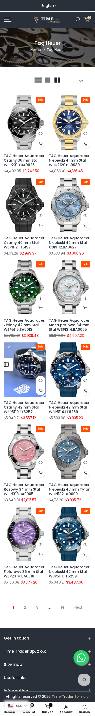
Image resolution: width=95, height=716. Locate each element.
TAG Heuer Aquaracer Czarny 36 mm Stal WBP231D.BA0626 (24, 160)
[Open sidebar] (6, 364)
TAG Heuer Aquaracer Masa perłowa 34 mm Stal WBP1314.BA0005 (69, 325)
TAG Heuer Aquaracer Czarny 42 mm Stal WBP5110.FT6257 (24, 407)
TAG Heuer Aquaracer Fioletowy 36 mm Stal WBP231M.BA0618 (24, 572)
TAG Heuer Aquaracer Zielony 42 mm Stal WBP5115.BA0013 (24, 325)
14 (62, 607)
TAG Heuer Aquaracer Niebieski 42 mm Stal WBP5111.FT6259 (69, 572)
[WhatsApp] (81, 657)
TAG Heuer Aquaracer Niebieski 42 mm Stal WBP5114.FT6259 (69, 407)
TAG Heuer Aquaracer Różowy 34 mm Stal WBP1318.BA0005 (24, 489)
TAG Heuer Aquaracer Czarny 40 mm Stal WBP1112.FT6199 (24, 243)
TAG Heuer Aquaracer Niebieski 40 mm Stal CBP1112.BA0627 (69, 243)
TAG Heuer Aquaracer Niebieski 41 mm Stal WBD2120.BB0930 (69, 160)
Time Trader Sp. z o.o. (70, 696)
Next (78, 607)
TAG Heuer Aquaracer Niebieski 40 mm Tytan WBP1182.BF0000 (69, 489)
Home (35, 49)
